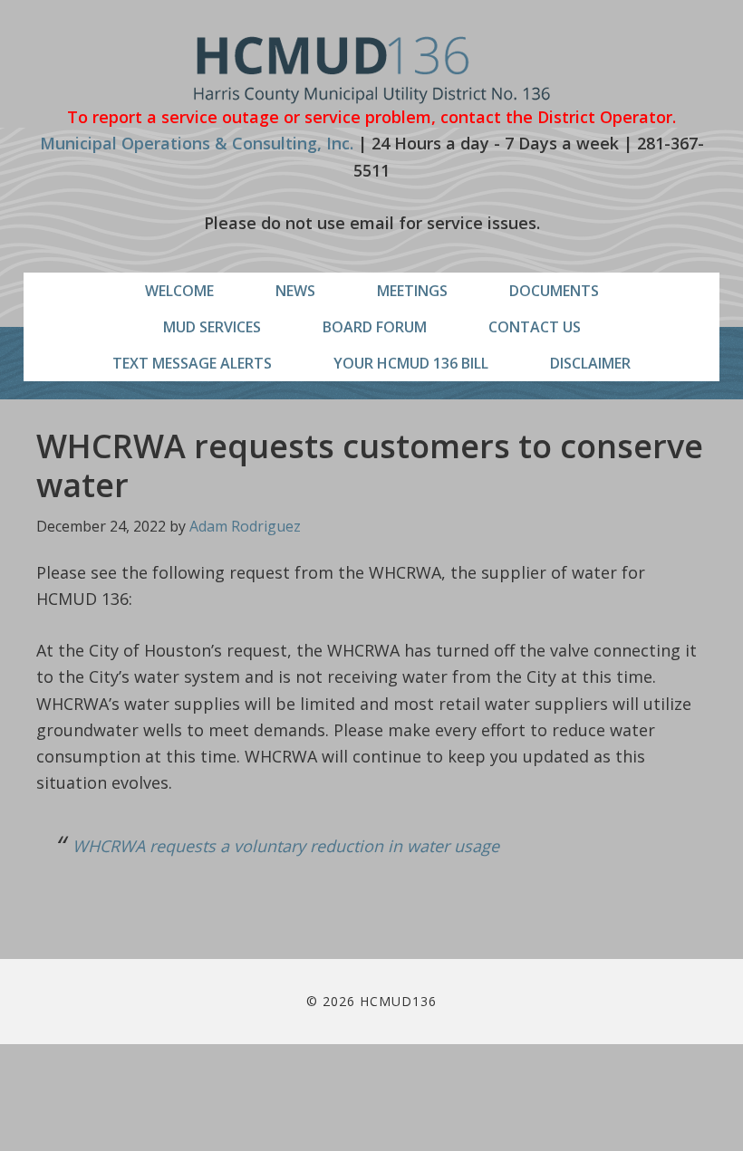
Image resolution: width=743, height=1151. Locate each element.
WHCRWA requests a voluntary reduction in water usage (285, 846)
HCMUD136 (372, 70)
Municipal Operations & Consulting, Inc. (196, 143)
